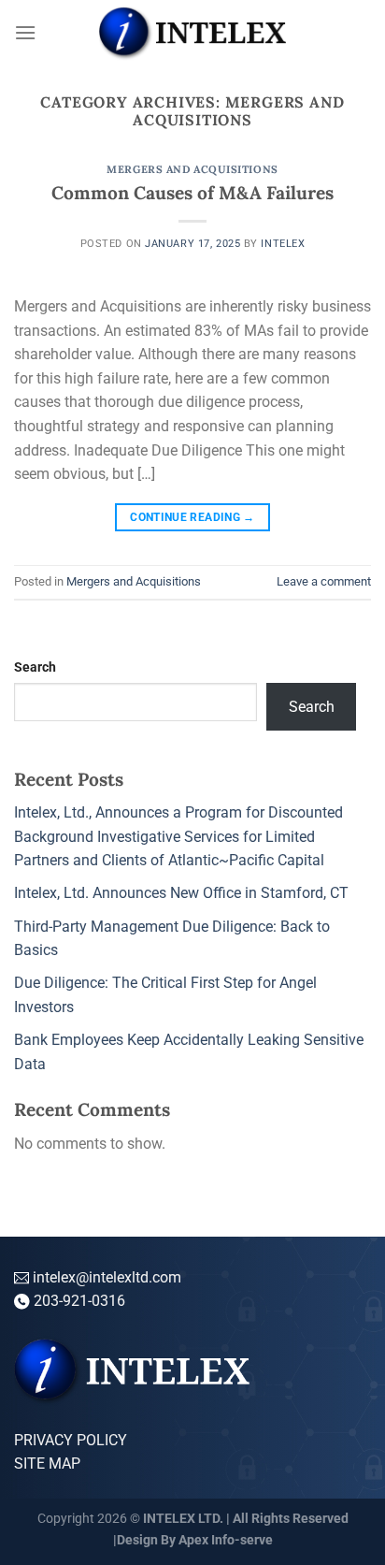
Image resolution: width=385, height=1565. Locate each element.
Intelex (283, 244)
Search (35, 667)
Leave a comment (324, 581)
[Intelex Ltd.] (192, 33)
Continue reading (192, 517)
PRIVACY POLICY (70, 1440)
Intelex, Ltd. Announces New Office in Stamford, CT (181, 893)
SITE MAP (47, 1463)
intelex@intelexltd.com (105, 1277)
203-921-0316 (79, 1301)
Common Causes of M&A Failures (192, 192)
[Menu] (25, 32)
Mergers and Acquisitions (192, 169)
